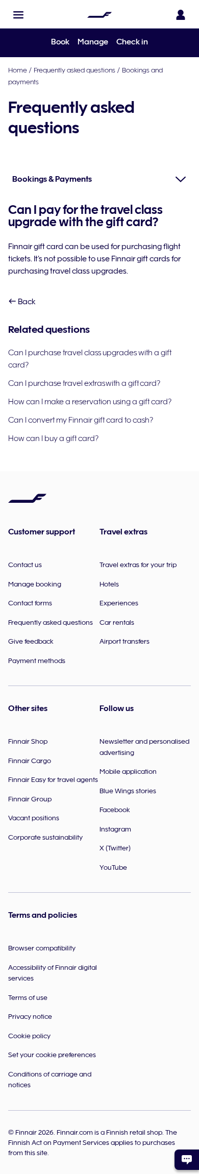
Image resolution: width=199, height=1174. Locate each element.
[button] (18, 15)
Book (60, 41)
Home (17, 70)
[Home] (99, 15)
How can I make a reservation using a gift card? (89, 401)
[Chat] (187, 1159)
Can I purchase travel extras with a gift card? (84, 383)
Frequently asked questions (74, 70)
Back (26, 301)
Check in (132, 41)
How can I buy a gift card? (54, 438)
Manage (93, 41)
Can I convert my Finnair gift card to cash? (80, 420)
